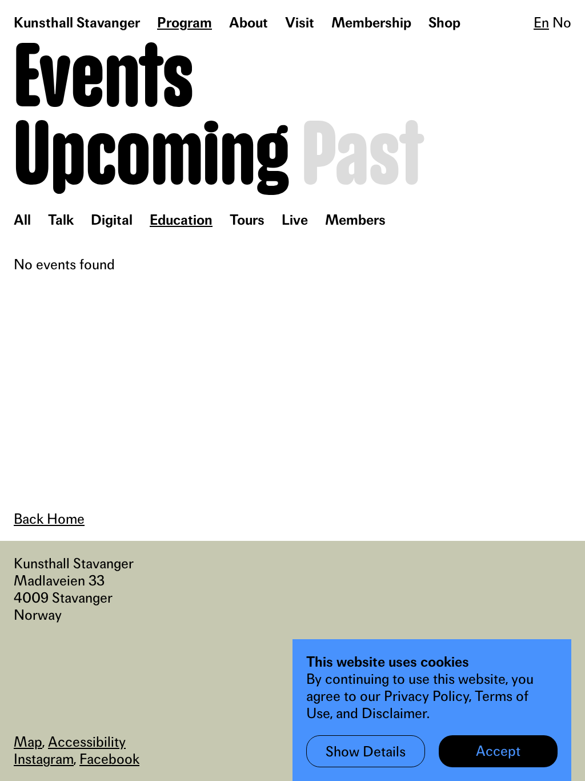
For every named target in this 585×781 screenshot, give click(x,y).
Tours (247, 219)
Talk (61, 219)
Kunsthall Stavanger (77, 22)
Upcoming (152, 157)
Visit (299, 22)
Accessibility (87, 741)
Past (362, 157)
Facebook (109, 758)
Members (355, 219)
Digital (112, 219)
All (22, 219)
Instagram (44, 758)
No (561, 22)
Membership (371, 22)
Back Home (49, 518)
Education (181, 219)
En (541, 22)
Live (295, 219)
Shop (444, 22)
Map (28, 741)
